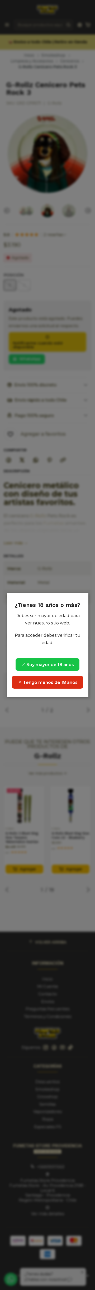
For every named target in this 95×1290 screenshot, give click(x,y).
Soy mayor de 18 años (49, 664)
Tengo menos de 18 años (50, 682)
